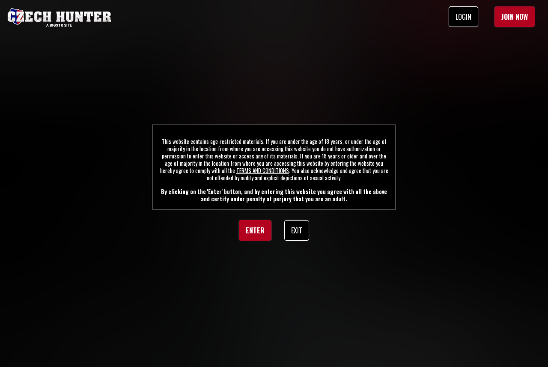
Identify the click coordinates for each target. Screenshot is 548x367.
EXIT (296, 230)
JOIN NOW (514, 17)
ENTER (255, 230)
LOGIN (463, 17)
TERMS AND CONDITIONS (262, 170)
